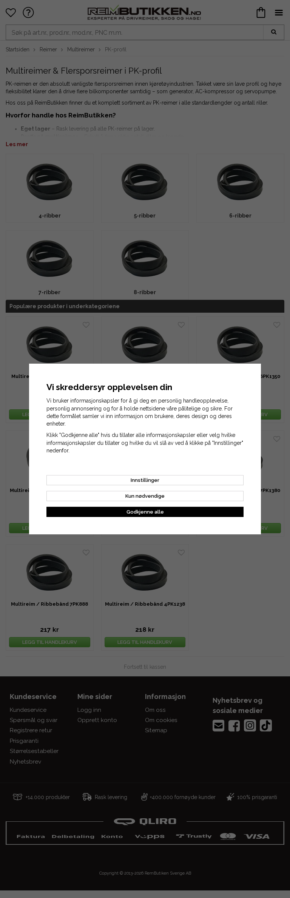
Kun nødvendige (145, 496)
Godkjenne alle (145, 512)
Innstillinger (145, 480)
